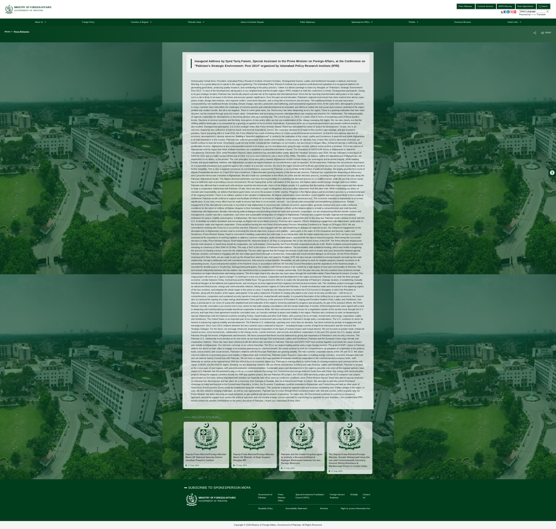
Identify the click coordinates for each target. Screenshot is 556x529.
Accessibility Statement (296, 508)
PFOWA (354, 494)
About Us (39, 22)
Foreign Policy (88, 22)
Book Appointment (525, 6)
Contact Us (366, 496)
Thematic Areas (195, 22)
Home (7, 31)
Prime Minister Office (281, 497)
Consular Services (485, 6)
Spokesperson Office (360, 22)
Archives (324, 508)
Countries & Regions (140, 22)
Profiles (412, 22)
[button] (502, 13)
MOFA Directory (505, 6)
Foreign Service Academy (337, 496)
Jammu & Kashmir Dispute (252, 22)
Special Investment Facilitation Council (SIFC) (310, 496)
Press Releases (465, 6)
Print (548, 32)
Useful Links (513, 22)
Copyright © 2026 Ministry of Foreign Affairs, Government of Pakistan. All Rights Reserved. (278, 525)
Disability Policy (265, 508)
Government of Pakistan (265, 496)
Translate (541, 14)
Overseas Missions (462, 22)
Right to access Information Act (355, 508)
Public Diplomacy (307, 22)
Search (544, 6)
